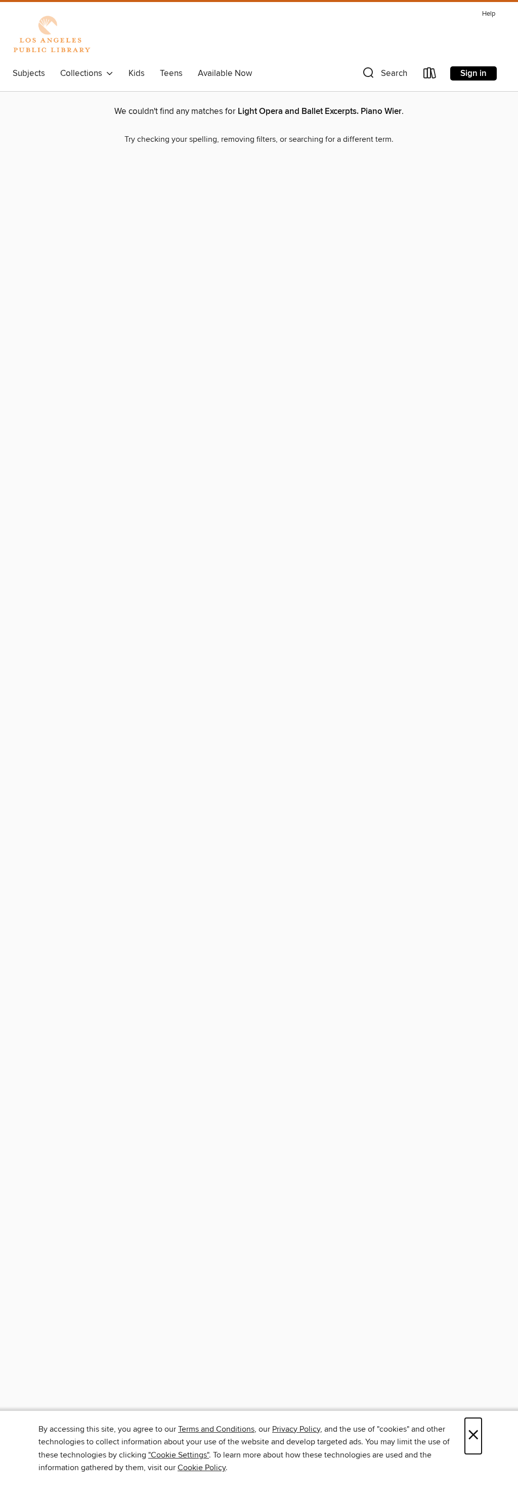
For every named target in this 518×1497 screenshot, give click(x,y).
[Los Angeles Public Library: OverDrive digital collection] (51, 35)
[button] (384, 75)
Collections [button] (83, 73)
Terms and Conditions (216, 1429)
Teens (171, 73)
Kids (136, 73)
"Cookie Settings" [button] (178, 1455)
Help (488, 14)
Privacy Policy (296, 1429)
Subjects (29, 73)
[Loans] (430, 75)
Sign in (473, 73)
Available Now (225, 73)
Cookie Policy (202, 1468)
